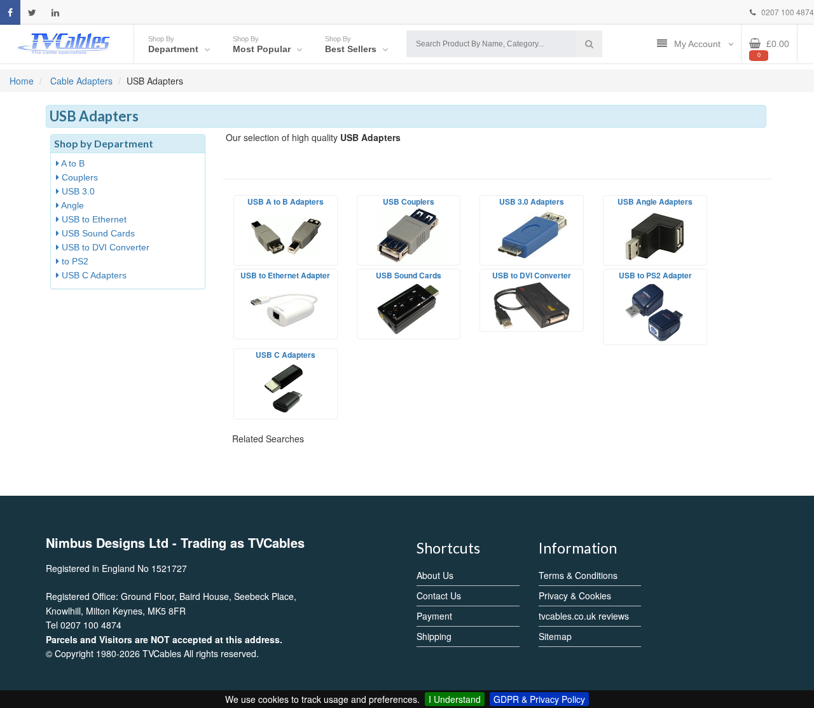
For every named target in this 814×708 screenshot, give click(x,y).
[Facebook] (10, 12)
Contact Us (439, 595)
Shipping (434, 636)
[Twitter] (32, 12)
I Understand (455, 699)
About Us (435, 575)
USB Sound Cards (97, 233)
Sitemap (555, 636)
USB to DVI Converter (104, 247)
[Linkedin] (55, 12)
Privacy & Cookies (575, 595)
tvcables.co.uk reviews (584, 615)
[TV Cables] (64, 43)
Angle (71, 205)
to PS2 (73, 261)
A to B (72, 163)
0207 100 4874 (786, 11)
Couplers (78, 177)
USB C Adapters (93, 275)
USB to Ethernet (93, 219)
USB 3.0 (77, 191)
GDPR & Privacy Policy (539, 699)
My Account (698, 44)
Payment (434, 615)
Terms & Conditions (578, 575)
